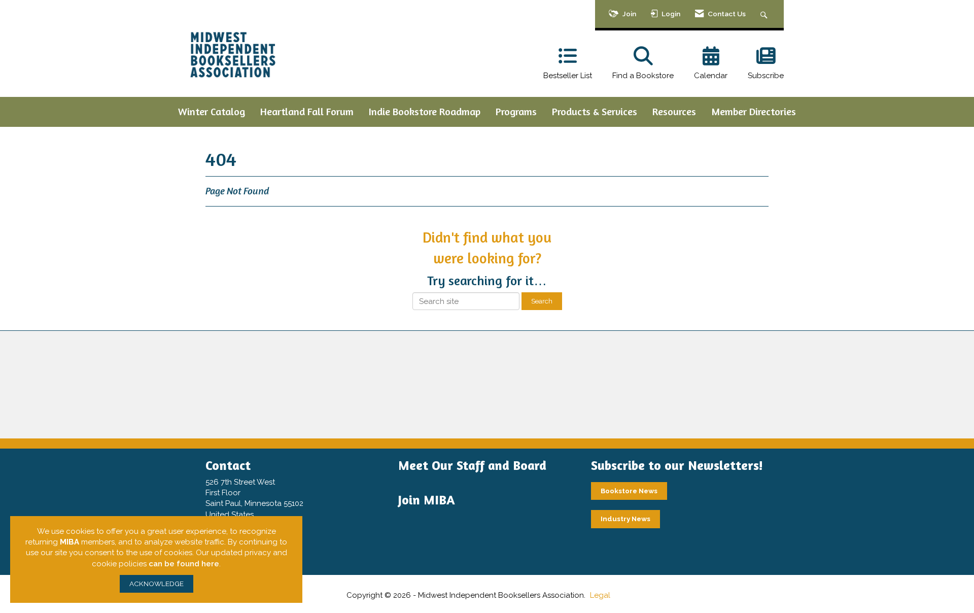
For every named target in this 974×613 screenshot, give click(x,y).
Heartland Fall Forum (307, 111)
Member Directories (753, 111)
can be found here (184, 563)
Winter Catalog (211, 111)
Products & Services (594, 111)
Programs (516, 111)
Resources (674, 111)
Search (541, 301)
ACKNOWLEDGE (156, 584)
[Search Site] (765, 14)
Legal (600, 595)
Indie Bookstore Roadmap (424, 111)
